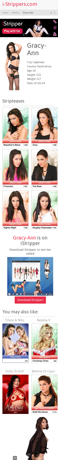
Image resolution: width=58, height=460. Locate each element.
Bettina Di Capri (43, 371)
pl (51, 12)
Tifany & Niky (14, 320)
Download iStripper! (30, 300)
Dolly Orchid (14, 371)
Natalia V (43, 320)
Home (5, 12)
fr (55, 12)
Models (15, 12)
